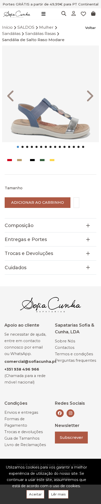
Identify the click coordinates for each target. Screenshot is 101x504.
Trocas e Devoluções (29, 253)
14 (78, 147)
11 (64, 147)
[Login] (73, 14)
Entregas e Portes (26, 239)
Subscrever (71, 437)
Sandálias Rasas (40, 33)
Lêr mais (58, 494)
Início (7, 27)
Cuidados (15, 267)
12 (69, 147)
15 (83, 147)
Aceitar (35, 494)
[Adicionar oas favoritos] (76, 202)
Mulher (46, 27)
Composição (19, 225)
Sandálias (11, 33)
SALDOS (25, 27)
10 (60, 147)
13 (74, 147)
